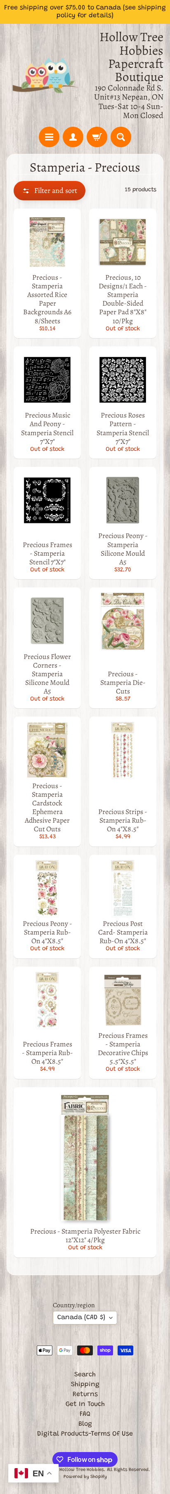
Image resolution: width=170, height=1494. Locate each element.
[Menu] (49, 137)
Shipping (85, 1384)
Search (85, 1374)
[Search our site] (121, 137)
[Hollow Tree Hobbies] (46, 75)
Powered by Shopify (85, 1477)
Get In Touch (85, 1404)
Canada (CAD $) (81, 1317)
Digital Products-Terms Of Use (85, 1434)
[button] (49, 190)
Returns (85, 1394)
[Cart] (97, 137)
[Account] (73, 137)
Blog (85, 1424)
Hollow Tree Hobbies (81, 1470)
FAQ (85, 1414)
